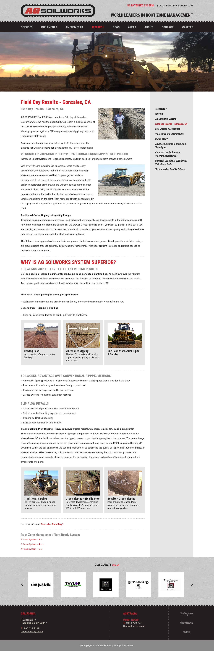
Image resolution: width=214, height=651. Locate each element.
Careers (187, 27)
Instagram (186, 614)
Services (26, 27)
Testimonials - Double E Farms (170, 169)
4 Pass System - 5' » (31, 549)
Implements (49, 27)
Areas (132, 27)
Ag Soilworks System (165, 118)
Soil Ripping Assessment (167, 128)
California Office (176, 5)
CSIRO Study (161, 138)
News (116, 27)
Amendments (74, 27)
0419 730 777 (134, 623)
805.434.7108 (31, 628)
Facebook (186, 623)
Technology (161, 108)
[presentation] (22, 583)
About (149, 27)
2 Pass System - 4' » (31, 539)
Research (97, 27)
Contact (168, 27)
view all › (116, 565)
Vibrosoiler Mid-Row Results (169, 133)
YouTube (186, 632)
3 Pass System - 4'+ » (32, 544)
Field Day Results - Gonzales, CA (171, 123)
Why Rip (159, 113)
